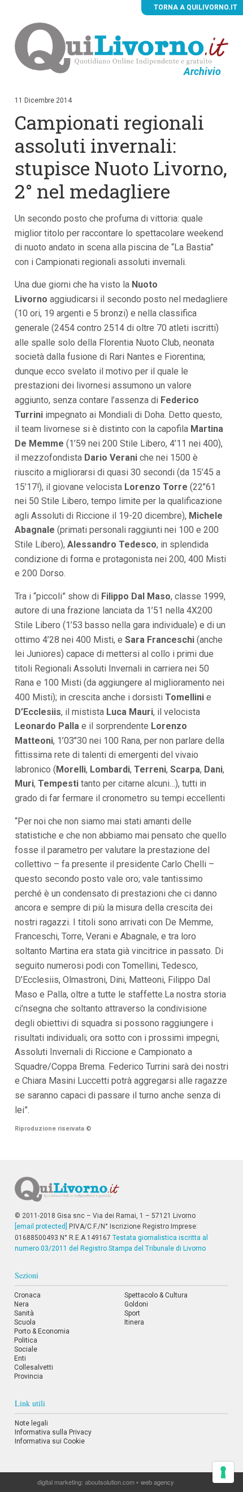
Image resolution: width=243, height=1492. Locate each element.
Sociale (25, 1349)
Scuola (25, 1322)
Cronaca (27, 1295)
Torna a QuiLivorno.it (194, 7)
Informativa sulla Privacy (53, 1432)
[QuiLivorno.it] (122, 1194)
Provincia (28, 1376)
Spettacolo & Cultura (156, 1295)
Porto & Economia (42, 1331)
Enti (20, 1358)
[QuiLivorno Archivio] (121, 47)
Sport (132, 1313)
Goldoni (136, 1304)
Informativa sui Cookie (50, 1441)
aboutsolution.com (109, 1481)
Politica (25, 1340)
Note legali (31, 1423)
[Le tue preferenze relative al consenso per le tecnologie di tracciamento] (223, 1472)
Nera (21, 1304)
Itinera (134, 1322)
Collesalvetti (33, 1367)
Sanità (24, 1313)
